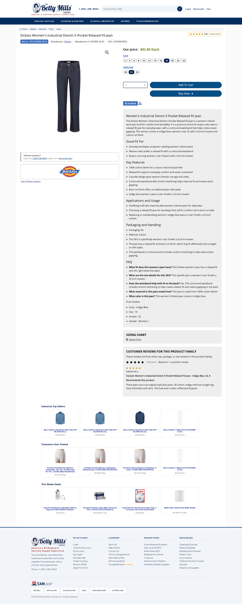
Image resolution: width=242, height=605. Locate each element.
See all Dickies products (31, 181)
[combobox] (135, 85)
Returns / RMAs (80, 564)
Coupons (148, 557)
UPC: (110, 41)
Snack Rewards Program (155, 544)
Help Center (114, 547)
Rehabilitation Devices (190, 551)
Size (125, 56)
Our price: (131, 49)
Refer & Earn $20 (152, 551)
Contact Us (114, 551)
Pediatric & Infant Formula (192, 561)
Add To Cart (185, 84)
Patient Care (185, 554)
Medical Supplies (44, 21)
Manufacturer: (57, 41)
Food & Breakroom (148, 21)
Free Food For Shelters (155, 561)
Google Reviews (121, 564)
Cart (208, 9)
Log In (188, 9)
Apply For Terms (80, 567)
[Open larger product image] (69, 97)
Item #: (25, 41)
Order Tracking (80, 561)
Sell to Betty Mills (116, 557)
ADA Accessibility (117, 561)
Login (75, 544)
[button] (23, 97)
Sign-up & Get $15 (152, 547)
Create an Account (82, 547)
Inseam (128, 67)
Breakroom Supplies (189, 567)
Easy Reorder (79, 557)
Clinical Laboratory (102, 21)
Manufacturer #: (82, 41)
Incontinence (186, 557)
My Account (198, 9)
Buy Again (77, 554)
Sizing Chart (135, 339)
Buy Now (184, 93)
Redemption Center (153, 554)
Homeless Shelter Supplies (156, 564)
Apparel (125, 21)
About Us (113, 544)
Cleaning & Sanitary (72, 21)
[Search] (179, 8)
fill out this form (65, 158)
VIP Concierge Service (119, 554)
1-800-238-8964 (89, 9)
